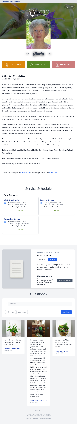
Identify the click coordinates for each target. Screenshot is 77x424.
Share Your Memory (65, 280)
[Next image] (48, 328)
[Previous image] (29, 328)
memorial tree (25, 172)
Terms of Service (43, 415)
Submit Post (66, 312)
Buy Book (52, 259)
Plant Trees (20, 210)
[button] (13, 328)
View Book (42, 259)
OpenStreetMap (40, 418)
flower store (53, 172)
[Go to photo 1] (37, 335)
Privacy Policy (33, 415)
